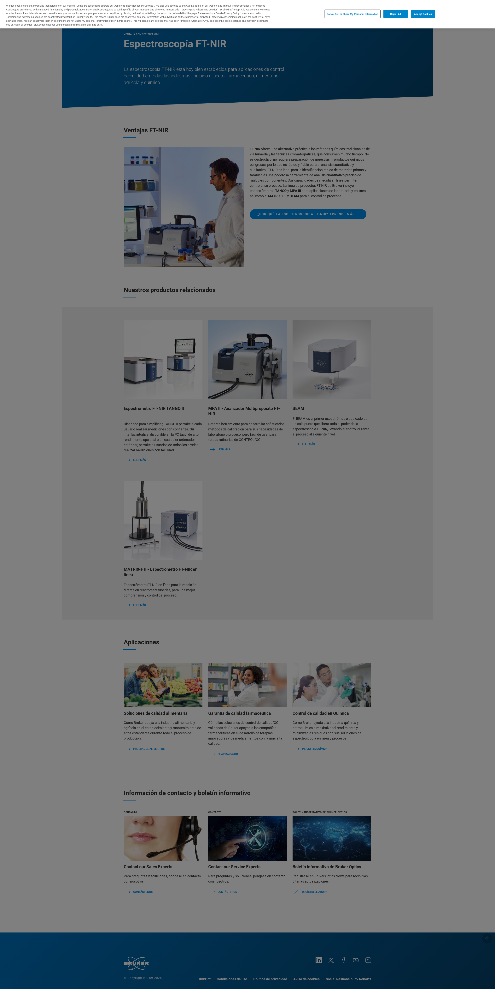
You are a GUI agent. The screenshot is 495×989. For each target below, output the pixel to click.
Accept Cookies (423, 13)
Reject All (395, 13)
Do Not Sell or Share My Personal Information (352, 13)
